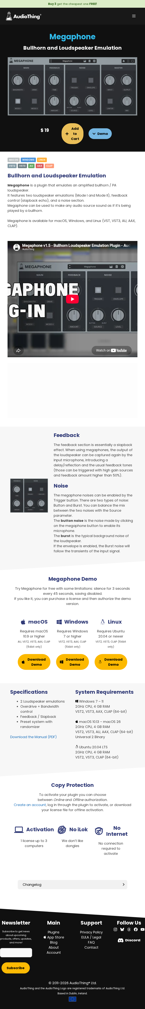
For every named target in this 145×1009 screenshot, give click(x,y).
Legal (97, 937)
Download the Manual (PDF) (33, 737)
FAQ (91, 942)
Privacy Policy (91, 932)
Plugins (53, 932)
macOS (13, 159)
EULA (85, 937)
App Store (55, 937)
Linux (42, 159)
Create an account (30, 804)
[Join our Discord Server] (129, 941)
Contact (91, 947)
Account (54, 952)
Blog (53, 942)
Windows (28, 159)
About (54, 947)
